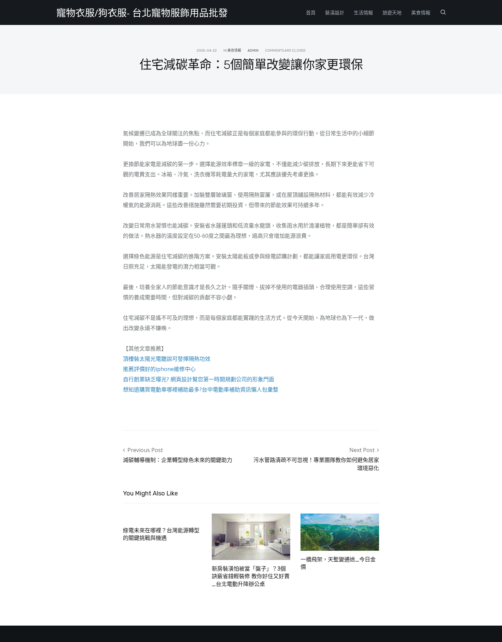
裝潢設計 (334, 12)
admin (253, 51)
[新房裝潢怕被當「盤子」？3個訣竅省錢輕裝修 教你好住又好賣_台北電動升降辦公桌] (251, 536)
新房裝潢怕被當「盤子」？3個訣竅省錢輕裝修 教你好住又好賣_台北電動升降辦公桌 (251, 576)
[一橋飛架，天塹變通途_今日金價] (340, 531)
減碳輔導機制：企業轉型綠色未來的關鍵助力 (177, 460)
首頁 (311, 12)
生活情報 (363, 12)
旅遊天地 (392, 12)
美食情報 (420, 12)
